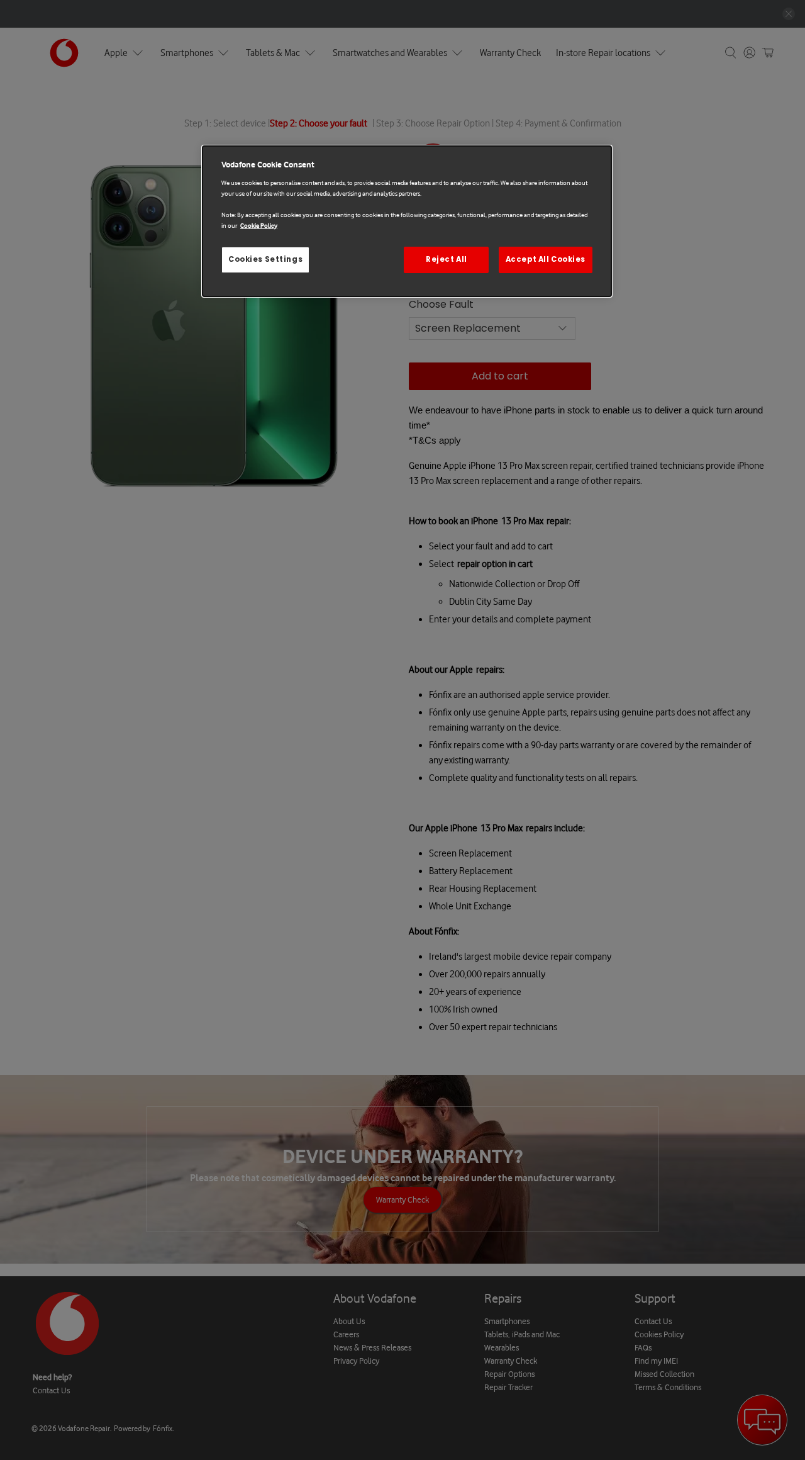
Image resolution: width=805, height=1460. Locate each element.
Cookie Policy (258, 226)
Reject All (446, 259)
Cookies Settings (265, 259)
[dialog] (407, 221)
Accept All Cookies (546, 259)
